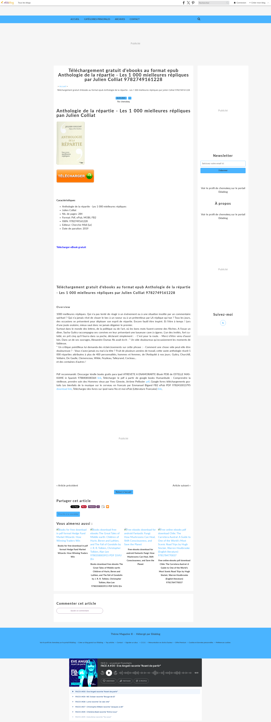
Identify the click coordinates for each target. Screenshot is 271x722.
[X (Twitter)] (188, 2)
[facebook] (183, 2)
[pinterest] (193, 2)
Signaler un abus (131, 642)
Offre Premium (180, 642)
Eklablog (155, 634)
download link (64, 389)
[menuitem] (74, 19)
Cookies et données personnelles (201, 642)
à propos (143, 681)
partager (127, 681)
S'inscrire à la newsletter (68, 514)
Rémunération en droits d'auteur (160, 642)
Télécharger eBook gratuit (71, 247)
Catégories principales (97, 19)
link (99, 378)
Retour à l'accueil (123, 492)
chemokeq (224, 188)
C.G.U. (143, 642)
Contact (135, 19)
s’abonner (110, 681)
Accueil (75, 19)
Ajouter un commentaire (80, 611)
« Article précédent (67, 485)
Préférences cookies (223, 642)
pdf (148, 381)
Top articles (110, 642)
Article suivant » (182, 485)
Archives (120, 19)
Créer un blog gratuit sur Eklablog (90, 642)
